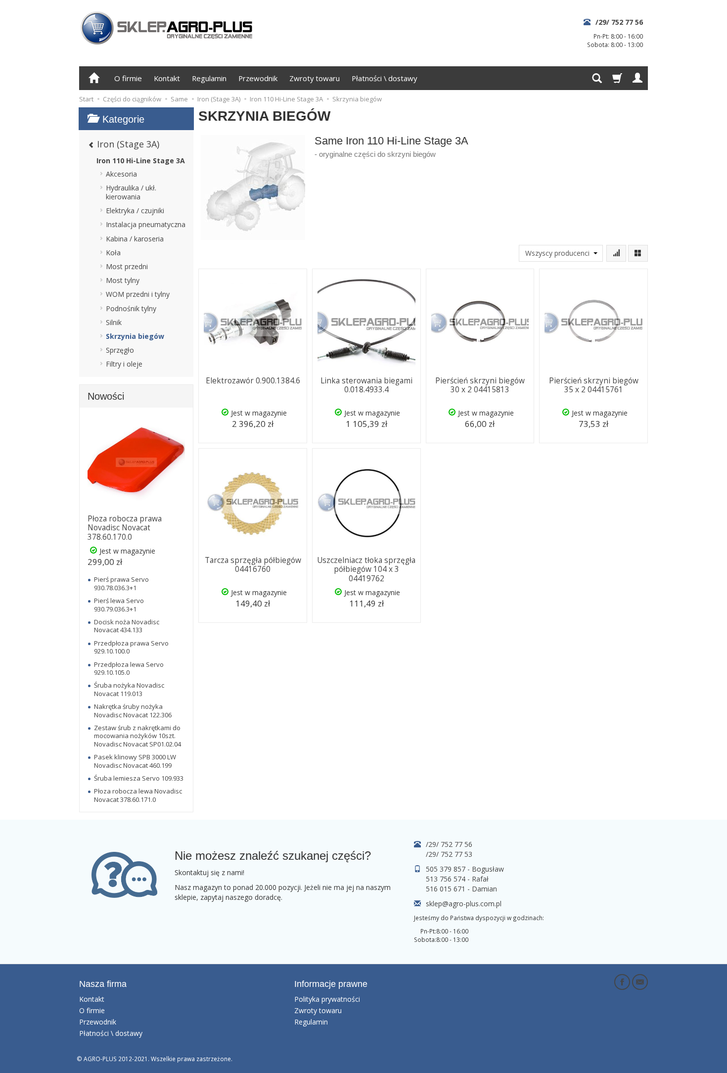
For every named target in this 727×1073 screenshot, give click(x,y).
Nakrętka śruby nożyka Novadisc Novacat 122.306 (133, 710)
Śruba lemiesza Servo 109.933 (138, 778)
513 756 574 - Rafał (457, 879)
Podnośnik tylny (131, 308)
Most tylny (122, 280)
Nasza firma (103, 984)
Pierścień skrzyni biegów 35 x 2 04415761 (593, 385)
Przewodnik (257, 78)
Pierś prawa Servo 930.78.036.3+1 (121, 583)
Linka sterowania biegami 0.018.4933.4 (366, 385)
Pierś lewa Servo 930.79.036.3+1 (119, 604)
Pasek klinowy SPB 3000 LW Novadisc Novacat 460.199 (135, 760)
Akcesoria (121, 174)
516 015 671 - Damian (461, 888)
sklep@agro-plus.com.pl (463, 903)
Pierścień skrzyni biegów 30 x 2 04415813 (480, 385)
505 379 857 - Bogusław (465, 869)
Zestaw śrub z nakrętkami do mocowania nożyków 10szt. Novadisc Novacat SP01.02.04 (137, 735)
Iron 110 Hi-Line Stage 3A (140, 160)
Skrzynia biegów (135, 336)
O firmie (128, 78)
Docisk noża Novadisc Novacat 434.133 (126, 625)
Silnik (114, 322)
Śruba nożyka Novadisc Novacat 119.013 (129, 689)
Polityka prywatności (327, 999)
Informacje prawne (330, 984)
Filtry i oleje (124, 364)
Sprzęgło (120, 350)
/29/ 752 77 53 (449, 854)
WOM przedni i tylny (138, 294)
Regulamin (209, 78)
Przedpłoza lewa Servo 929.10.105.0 (129, 668)
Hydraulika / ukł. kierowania (131, 192)
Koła (113, 252)
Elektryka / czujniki (135, 210)
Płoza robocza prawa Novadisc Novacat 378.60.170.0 (125, 527)
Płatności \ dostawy (384, 78)
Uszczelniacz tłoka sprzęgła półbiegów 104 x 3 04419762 (366, 569)
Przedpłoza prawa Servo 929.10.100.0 (131, 647)
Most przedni (127, 266)
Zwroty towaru (314, 78)
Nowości (106, 396)
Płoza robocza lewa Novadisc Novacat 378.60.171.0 (138, 795)
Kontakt (167, 78)
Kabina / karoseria (135, 238)
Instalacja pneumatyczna (145, 224)
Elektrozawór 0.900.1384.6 (253, 380)
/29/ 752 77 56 (619, 22)
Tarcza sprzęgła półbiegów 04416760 (253, 564)
